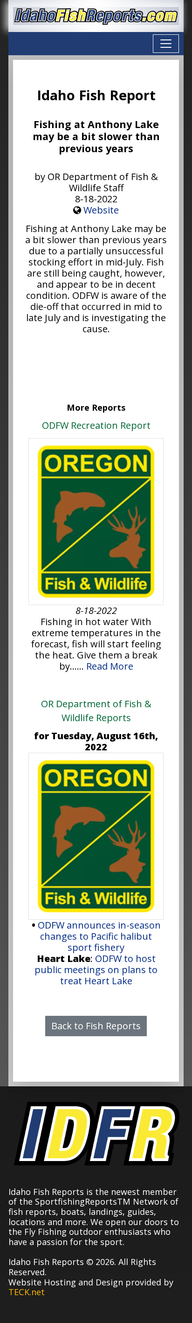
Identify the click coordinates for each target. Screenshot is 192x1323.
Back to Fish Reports (96, 1026)
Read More (109, 666)
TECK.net (26, 1291)
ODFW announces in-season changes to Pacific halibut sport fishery (99, 936)
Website (101, 210)
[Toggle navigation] (166, 43)
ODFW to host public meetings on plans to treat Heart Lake (96, 969)
